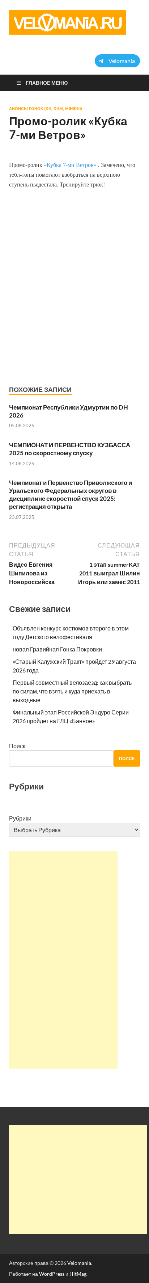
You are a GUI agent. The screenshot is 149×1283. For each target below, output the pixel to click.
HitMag (77, 1274)
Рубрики (20, 818)
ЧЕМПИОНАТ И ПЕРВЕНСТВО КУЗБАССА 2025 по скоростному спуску (69, 449)
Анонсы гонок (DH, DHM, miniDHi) (45, 108)
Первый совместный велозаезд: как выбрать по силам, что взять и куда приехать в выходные (72, 691)
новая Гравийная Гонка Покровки (57, 649)
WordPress (51, 1274)
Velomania (79, 1263)
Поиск (17, 745)
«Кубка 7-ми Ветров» (71, 165)
